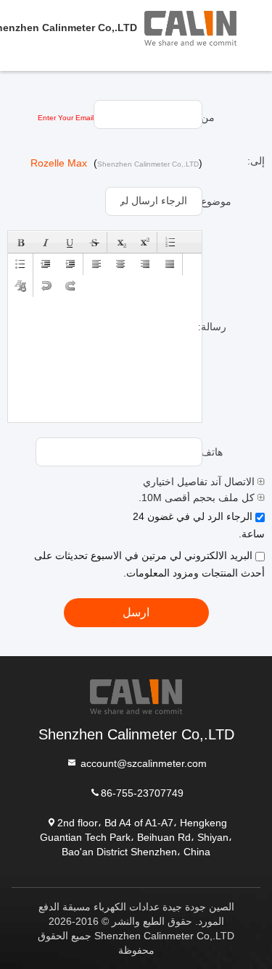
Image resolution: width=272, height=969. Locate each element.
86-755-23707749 (142, 792)
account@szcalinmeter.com (142, 762)
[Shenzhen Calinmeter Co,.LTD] (208, 27)
